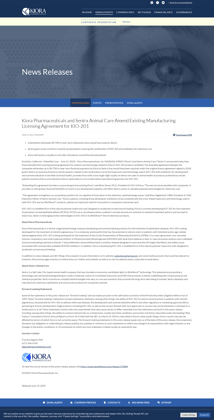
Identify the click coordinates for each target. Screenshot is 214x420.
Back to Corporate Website (181, 2)
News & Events (104, 12)
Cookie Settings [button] (188, 415)
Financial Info (163, 12)
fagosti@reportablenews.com (36, 346)
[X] (157, 2)
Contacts (112, 402)
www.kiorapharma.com (126, 255)
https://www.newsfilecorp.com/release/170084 (104, 366)
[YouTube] (163, 2)
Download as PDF (184, 135)
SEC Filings (144, 12)
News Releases (80, 102)
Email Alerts (134, 102)
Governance (184, 12)
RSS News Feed (139, 402)
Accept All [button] (204, 415)
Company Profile (83, 402)
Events (97, 102)
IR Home (87, 12)
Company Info (125, 12)
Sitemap (164, 402)
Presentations (114, 102)
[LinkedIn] (151, 2)
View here (126, 22)
